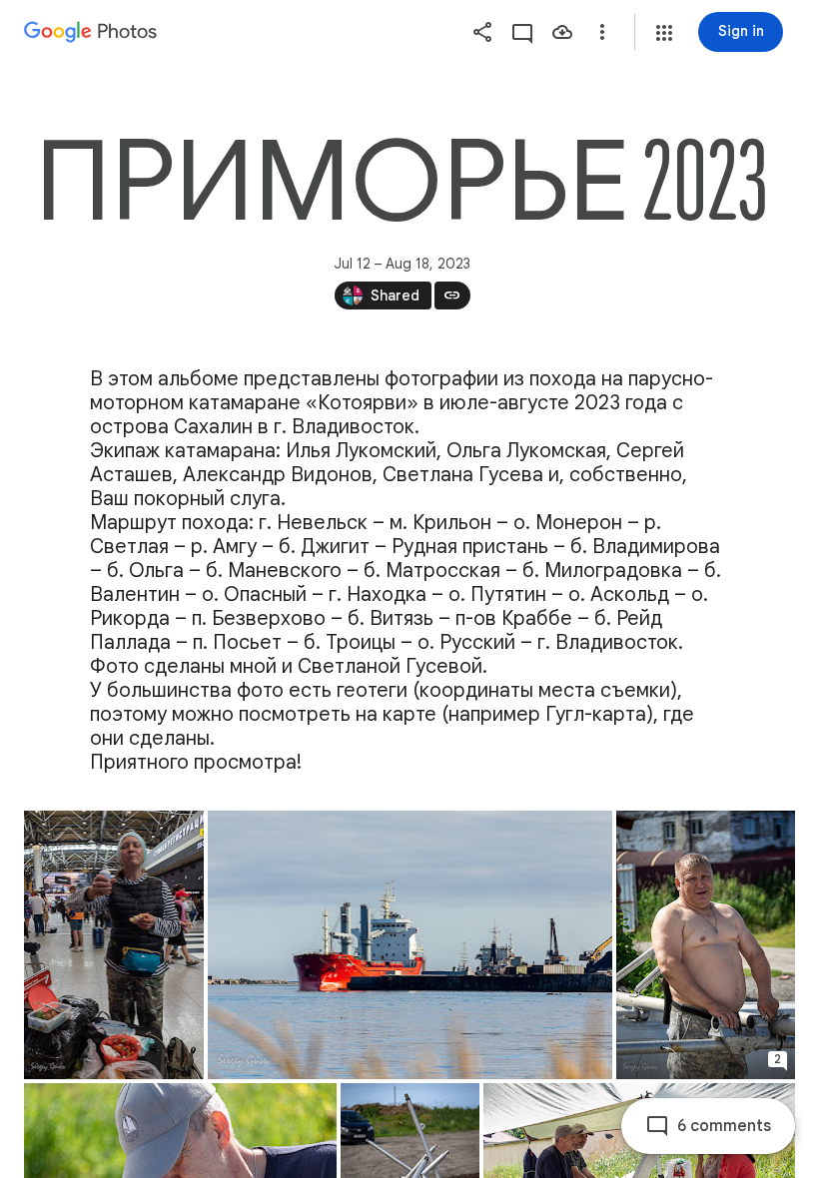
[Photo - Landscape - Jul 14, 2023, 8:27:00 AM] (410, 945)
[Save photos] (562, 32)
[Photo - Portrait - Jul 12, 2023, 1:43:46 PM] (114, 945)
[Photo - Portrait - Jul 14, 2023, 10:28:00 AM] (705, 945)
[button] (664, 33)
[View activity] (522, 32)
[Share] (482, 32)
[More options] (602, 32)
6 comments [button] (724, 1126)
